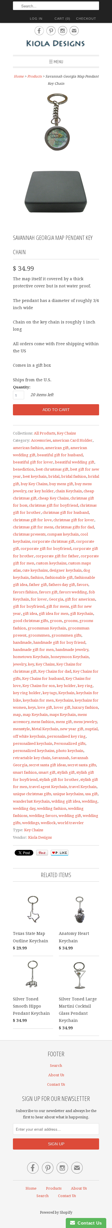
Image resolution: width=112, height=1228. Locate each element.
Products (34, 76)
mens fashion (42, 722)
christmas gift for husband (66, 512)
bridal (53, 476)
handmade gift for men (33, 649)
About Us (56, 1075)
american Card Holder (72, 440)
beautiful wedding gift (74, 462)
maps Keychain (62, 714)
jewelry (19, 664)
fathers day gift (62, 585)
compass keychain (63, 534)
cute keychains (35, 570)
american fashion (28, 448)
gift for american (80, 599)
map (17, 714)
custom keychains (51, 563)
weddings (30, 823)
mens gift (64, 722)
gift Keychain (81, 613)
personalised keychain (32, 743)
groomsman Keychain (47, 628)
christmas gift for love (32, 520)
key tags (50, 693)
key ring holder (27, 693)
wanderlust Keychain (31, 801)
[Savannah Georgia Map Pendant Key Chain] (56, 122)
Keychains (64, 700)
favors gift (48, 592)
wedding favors (43, 816)
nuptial (91, 729)
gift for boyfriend (29, 606)
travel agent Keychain (48, 787)
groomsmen (39, 635)
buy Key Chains (34, 484)
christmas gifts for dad (74, 527)
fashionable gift (59, 577)
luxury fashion (85, 707)
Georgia (56, 599)
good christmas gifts (30, 621)
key (31, 664)
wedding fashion (51, 808)
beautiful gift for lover (33, 462)
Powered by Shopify (56, 1213)
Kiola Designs (40, 837)
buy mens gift (61, 484)
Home (31, 1188)
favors (82, 585)
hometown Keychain (31, 657)
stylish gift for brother (59, 779)
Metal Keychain (45, 729)
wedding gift (70, 816)
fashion (36, 577)
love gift (44, 707)
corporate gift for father (57, 556)
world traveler (70, 823)
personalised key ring (66, 736)
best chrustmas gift (52, 469)
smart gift (46, 772)
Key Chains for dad (54, 671)
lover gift (62, 707)
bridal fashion (73, 476)
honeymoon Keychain (70, 657)
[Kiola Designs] (56, 43)
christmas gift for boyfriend (53, 505)
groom (56, 621)
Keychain (66, 693)
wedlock (48, 823)
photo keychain (69, 751)
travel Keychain (82, 787)
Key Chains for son (38, 686)
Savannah (60, 758)
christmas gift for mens (33, 527)
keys (32, 707)
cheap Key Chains (53, 498)
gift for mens (57, 606)
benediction (23, 469)
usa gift (91, 794)
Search (56, 1065)
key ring (85, 686)
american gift (57, 448)
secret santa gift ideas (47, 765)
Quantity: (21, 387)
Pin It (42, 853)
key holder (66, 686)
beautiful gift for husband (60, 455)
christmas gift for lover (73, 520)
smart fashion (25, 772)
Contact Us (56, 1084)
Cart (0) (62, 18)
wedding (89, 801)
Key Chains (66, 433)
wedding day (24, 808)
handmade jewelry (71, 649)
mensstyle (21, 729)
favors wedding (73, 592)
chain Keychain (68, 491)
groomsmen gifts (66, 635)
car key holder (41, 491)
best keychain (35, 476)
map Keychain (35, 714)
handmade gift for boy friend (59, 642)
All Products (44, 433)
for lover (39, 599)
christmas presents (29, 534)
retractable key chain (31, 758)
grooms (71, 621)
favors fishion (25, 592)
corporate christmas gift (53, 541)
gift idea (30, 613)
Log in (36, 18)
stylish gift (66, 772)
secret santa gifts (81, 765)
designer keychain (65, 570)
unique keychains (68, 794)
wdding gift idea (65, 801)
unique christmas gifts (32, 794)
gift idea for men (53, 613)
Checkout (86, 18)
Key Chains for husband (43, 678)
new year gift (71, 729)
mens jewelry (85, 722)
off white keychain (29, 736)
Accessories (41, 440)
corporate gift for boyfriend (46, 548)
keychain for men (38, 700)
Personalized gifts (69, 743)
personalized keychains (33, 751)
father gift (38, 585)
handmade (22, 642)
